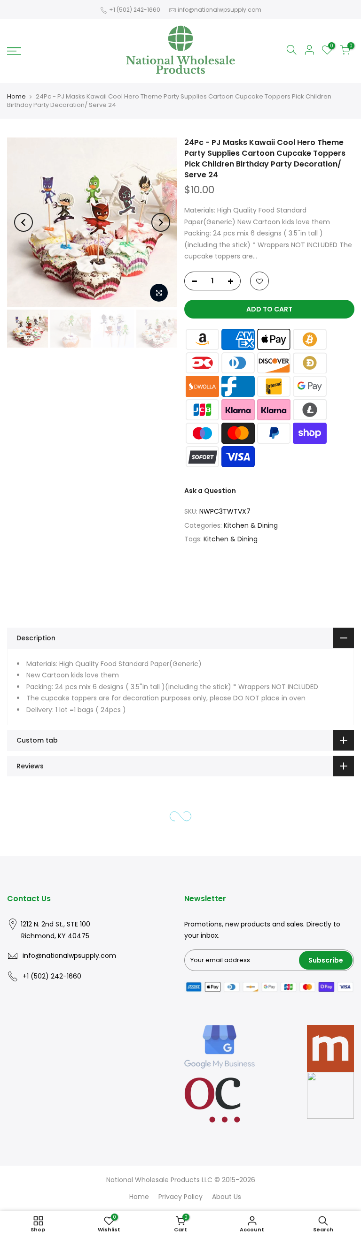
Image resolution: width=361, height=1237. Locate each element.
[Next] (160, 222)
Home (16, 96)
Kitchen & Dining (251, 525)
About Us (226, 1196)
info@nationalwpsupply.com (219, 10)
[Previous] (23, 222)
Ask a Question (210, 490)
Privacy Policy (180, 1196)
